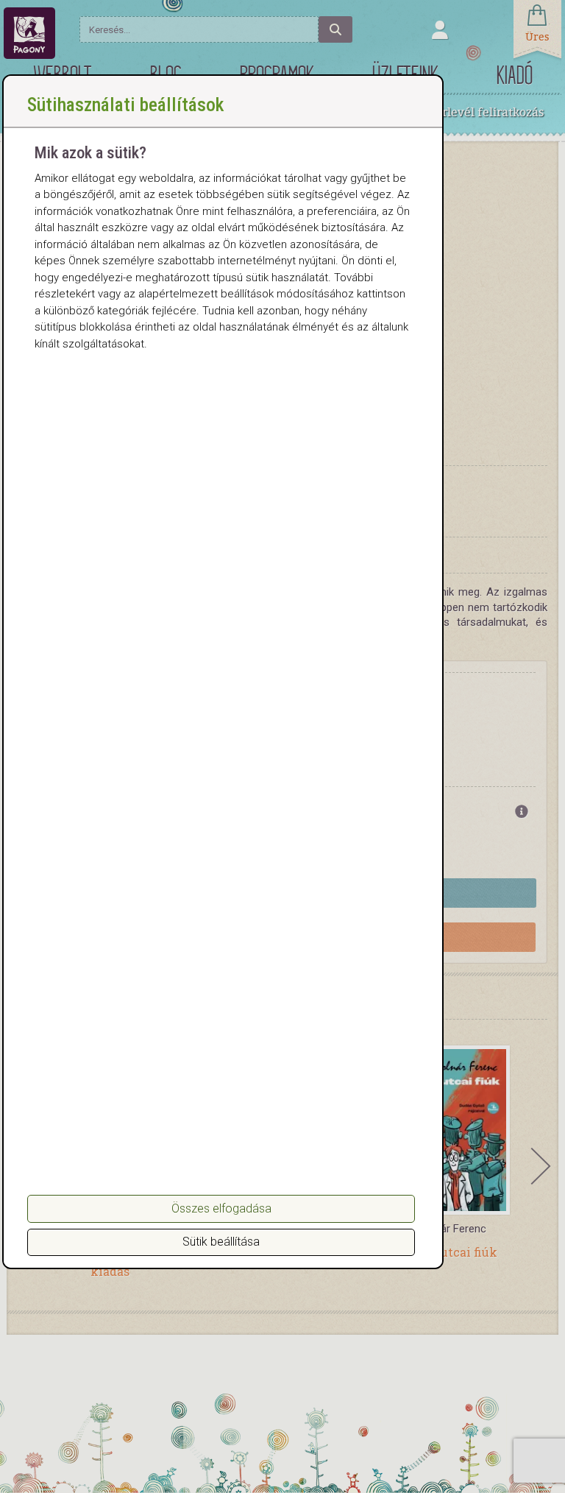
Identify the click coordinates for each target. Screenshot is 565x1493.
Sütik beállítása (221, 1242)
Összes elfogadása (221, 1208)
